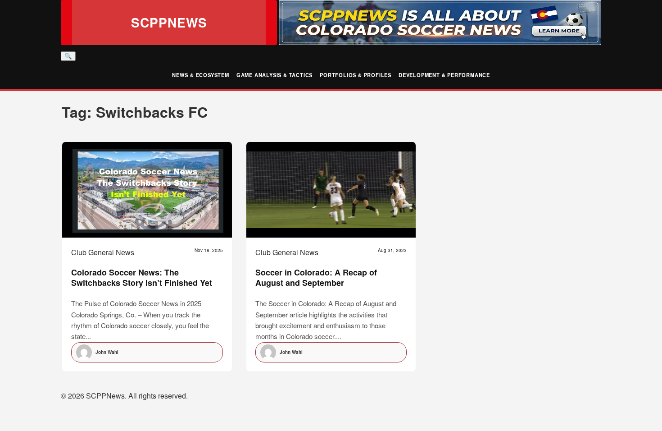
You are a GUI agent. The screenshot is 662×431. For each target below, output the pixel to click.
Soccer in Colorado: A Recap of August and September (316, 277)
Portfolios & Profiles (355, 74)
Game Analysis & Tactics (274, 74)
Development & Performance (444, 74)
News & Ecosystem (200, 74)
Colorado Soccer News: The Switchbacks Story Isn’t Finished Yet (141, 277)
